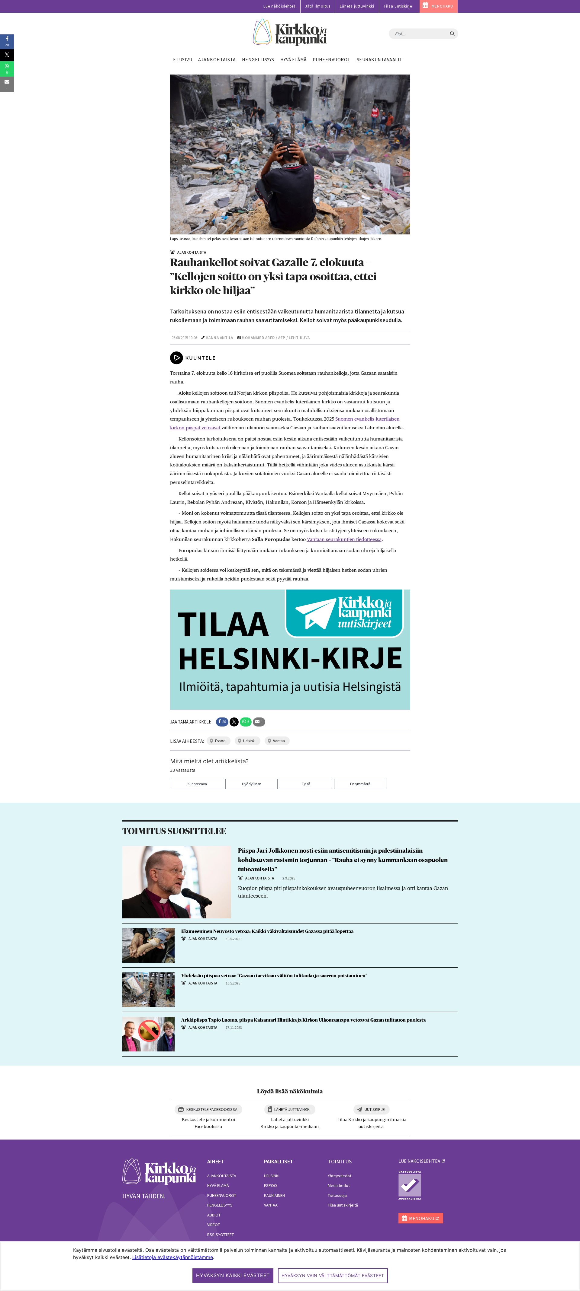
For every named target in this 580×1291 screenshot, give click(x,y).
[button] (222, 722)
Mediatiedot (339, 1185)
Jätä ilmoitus (317, 6)
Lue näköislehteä (279, 6)
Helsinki (271, 1175)
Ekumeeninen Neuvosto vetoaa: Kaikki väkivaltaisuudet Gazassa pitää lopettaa (267, 931)
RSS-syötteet (220, 1234)
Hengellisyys (220, 1205)
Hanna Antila (219, 337)
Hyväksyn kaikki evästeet (233, 1275)
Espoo (270, 1185)
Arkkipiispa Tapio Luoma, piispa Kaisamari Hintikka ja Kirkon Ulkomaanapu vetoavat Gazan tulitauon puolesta (303, 1020)
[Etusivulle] (290, 32)
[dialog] (290, 1266)
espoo (220, 740)
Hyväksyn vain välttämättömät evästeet (333, 1275)
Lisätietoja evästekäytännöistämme (172, 1257)
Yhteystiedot (339, 1175)
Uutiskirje (375, 1109)
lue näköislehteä (419, 1161)
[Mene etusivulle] (159, 1171)
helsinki (249, 740)
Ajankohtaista (221, 1175)
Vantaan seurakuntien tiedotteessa (344, 539)
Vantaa (271, 1205)
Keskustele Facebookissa (211, 1109)
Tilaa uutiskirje (398, 6)
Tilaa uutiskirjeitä (343, 1205)
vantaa (279, 740)
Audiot (214, 1215)
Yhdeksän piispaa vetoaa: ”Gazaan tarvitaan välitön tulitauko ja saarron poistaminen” (274, 975)
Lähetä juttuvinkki (357, 6)
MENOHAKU (442, 6)
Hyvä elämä (218, 1185)
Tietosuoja (337, 1195)
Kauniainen (274, 1195)
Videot (213, 1224)
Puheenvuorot (221, 1195)
